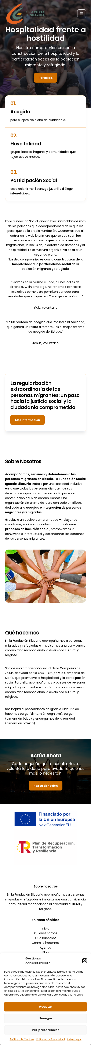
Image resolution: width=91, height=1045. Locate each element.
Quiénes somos (45, 933)
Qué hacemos (45, 938)
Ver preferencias (45, 1030)
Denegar (45, 1018)
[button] (85, 961)
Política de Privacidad (50, 1039)
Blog (46, 952)
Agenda (45, 947)
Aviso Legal (74, 1039)
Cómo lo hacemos (45, 943)
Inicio (45, 928)
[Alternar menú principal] (81, 13)
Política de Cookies (22, 1039)
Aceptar (45, 1006)
